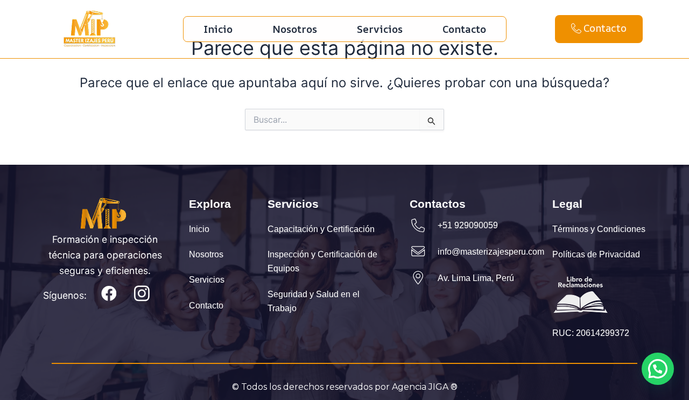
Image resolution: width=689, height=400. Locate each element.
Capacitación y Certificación (321, 229)
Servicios (380, 29)
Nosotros (294, 29)
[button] (658, 369)
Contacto (464, 29)
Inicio (218, 29)
